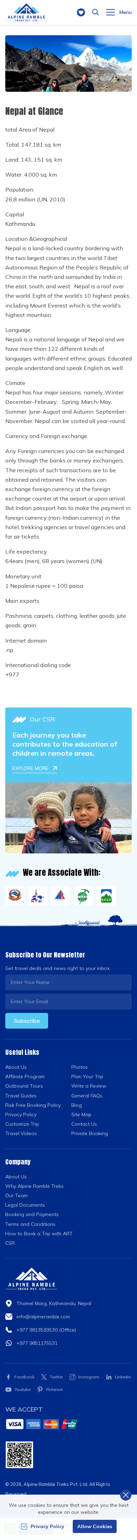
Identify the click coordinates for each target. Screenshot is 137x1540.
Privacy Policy (21, 1114)
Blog (76, 1105)
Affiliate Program (25, 1076)
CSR (10, 1243)
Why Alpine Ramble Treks (34, 1186)
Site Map (81, 1114)
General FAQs (87, 1096)
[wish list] (81, 12)
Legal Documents (25, 1205)
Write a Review (88, 1086)
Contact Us (84, 1124)
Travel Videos (21, 1133)
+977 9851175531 (37, 1343)
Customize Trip (22, 1124)
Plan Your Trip (87, 1076)
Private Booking (89, 1133)
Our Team (16, 1195)
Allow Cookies (94, 1526)
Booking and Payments (32, 1214)
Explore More (30, 768)
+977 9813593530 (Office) (46, 1330)
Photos (79, 1067)
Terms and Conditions (30, 1224)
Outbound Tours (24, 1086)
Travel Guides (21, 1096)
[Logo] (31, 1279)
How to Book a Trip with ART (39, 1233)
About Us (16, 1067)
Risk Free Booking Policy (33, 1105)
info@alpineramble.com (43, 1316)
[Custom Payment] (68, 1424)
